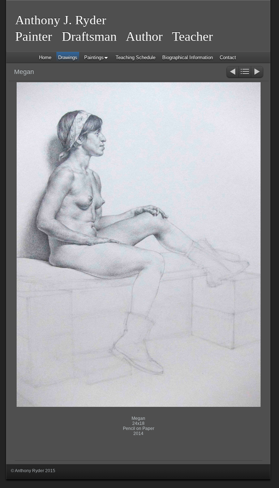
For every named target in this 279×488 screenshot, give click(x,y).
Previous (232, 72)
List (245, 72)
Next (257, 72)
